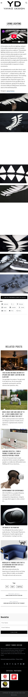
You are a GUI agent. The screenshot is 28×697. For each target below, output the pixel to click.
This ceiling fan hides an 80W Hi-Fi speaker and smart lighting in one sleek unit (13, 375)
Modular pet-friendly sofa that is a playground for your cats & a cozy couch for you (13, 565)
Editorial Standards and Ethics (8, 659)
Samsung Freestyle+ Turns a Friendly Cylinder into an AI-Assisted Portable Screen (11, 453)
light (12, 586)
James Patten (10, 91)
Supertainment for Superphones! (13, 490)
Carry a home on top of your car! (14, 594)
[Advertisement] (14, 16)
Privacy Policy (19, 659)
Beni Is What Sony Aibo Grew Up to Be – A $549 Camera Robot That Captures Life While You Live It (13, 414)
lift (7, 586)
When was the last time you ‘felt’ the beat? (14, 602)
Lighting (19, 586)
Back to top (13, 694)
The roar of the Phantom (10, 527)
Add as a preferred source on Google (15, 297)
